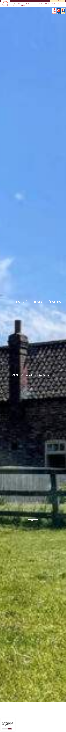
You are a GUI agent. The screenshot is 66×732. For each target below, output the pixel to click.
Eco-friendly (54, 3)
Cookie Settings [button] (5, 728)
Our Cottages (19, 3)
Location (40, 3)
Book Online (45, 1)
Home (14, 3)
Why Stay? (47, 3)
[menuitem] (39, 1)
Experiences (27, 3)
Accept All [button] (10, 728)
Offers (24, 5)
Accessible (60, 3)
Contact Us (39, 1)
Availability (17, 5)
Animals (34, 3)
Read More (7, 726)
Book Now (33, 520)
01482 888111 (58, 1)
